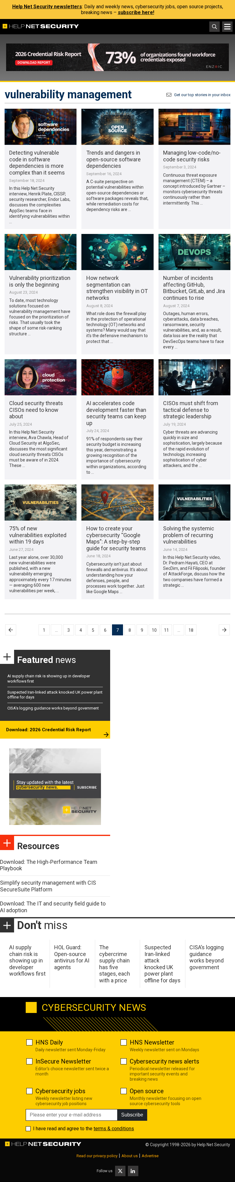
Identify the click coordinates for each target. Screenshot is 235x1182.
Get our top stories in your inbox (202, 95)
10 (154, 630)
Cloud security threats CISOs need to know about (36, 410)
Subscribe (132, 1114)
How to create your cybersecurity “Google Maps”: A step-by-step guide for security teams (116, 538)
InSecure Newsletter (63, 1061)
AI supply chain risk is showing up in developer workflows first (27, 960)
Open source (147, 1091)
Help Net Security (213, 1144)
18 (190, 630)
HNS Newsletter (152, 1042)
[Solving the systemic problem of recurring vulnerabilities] (194, 502)
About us (129, 1156)
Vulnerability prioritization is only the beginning (39, 281)
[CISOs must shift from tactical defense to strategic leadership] (194, 377)
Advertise (150, 1156)
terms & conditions (114, 1128)
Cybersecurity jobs (60, 1091)
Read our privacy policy (97, 1156)
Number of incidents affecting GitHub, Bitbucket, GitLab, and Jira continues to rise (194, 288)
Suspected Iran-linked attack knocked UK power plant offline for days (162, 964)
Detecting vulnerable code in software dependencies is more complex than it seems (37, 162)
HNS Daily (49, 1042)
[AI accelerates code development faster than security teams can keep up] (117, 377)
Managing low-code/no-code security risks (192, 156)
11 (166, 630)
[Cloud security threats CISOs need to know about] (40, 377)
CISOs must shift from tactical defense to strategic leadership (190, 410)
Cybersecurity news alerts (164, 1061)
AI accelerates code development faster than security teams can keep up (116, 413)
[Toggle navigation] (227, 26)
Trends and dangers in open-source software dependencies (113, 159)
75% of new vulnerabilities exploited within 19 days (37, 535)
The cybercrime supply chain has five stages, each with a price (114, 964)
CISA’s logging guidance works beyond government (53, 708)
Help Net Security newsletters (47, 6)
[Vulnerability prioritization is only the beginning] (40, 252)
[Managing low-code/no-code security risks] (194, 127)
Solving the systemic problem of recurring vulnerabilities (188, 535)
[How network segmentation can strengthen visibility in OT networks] (117, 252)
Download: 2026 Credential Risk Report (48, 729)
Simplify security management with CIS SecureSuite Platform (48, 886)
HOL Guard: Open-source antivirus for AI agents (71, 957)
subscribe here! (136, 12)
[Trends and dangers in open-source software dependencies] (117, 127)
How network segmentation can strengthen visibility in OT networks (117, 288)
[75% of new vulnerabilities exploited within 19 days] (40, 502)
